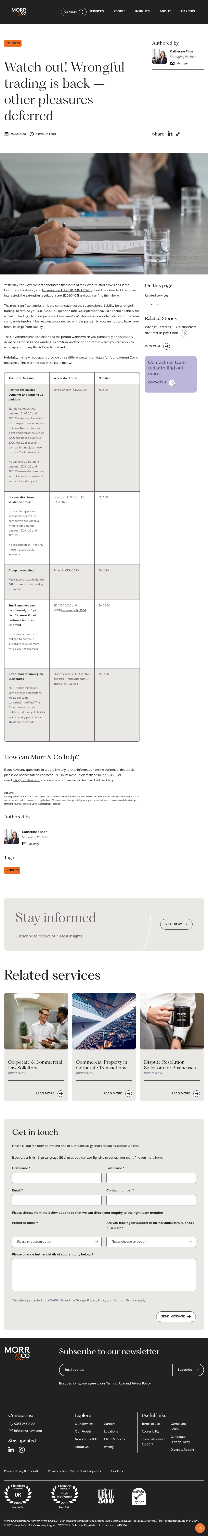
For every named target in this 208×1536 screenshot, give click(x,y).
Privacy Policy (96, 1300)
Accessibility (150, 1432)
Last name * (115, 1168)
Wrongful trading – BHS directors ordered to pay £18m (170, 330)
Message (182, 63)
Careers (109, 1424)
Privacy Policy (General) (21, 1471)
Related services (156, 296)
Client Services (114, 1439)
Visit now (173, 924)
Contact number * (120, 1190)
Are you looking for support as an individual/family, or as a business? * (150, 1225)
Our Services (84, 1424)
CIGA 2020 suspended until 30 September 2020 (72, 311)
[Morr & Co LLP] (19, 12)
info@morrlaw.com (26, 780)
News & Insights (86, 1439)
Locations (111, 1432)
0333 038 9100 (24, 1424)
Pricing (109, 1447)
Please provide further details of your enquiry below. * (52, 1254)
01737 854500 (108, 775)
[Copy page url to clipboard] (178, 134)
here (115, 296)
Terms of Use (115, 1383)
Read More (45, 1093)
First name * (21, 1168)
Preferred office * (25, 1223)
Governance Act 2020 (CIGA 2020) (67, 290)
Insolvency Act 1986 (73, 610)
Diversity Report (182, 1450)
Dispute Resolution (71, 775)
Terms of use (151, 1424)
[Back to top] (200, 1528)
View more (153, 346)
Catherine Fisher (182, 51)
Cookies (117, 1471)
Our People (83, 1432)
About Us (82, 1447)
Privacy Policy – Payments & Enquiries (74, 1471)
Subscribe (152, 304)
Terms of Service (125, 1300)
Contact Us (157, 382)
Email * (17, 1190)
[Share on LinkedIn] (170, 134)
